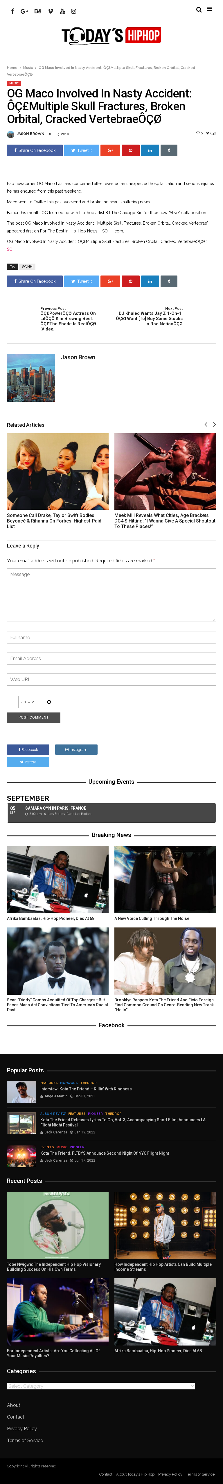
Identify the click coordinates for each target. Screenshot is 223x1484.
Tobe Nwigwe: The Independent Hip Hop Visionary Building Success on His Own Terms (54, 1267)
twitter (30, 762)
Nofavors (69, 1083)
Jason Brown (30, 134)
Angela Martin (55, 1096)
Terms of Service (25, 1440)
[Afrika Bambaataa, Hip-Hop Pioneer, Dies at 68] (58, 879)
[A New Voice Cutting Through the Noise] (165, 879)
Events (47, 1147)
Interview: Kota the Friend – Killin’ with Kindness (86, 1089)
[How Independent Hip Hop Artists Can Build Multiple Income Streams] (165, 1225)
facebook (29, 749)
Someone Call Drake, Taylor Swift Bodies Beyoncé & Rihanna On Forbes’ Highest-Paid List (54, 521)
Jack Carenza (55, 1132)
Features (49, 1083)
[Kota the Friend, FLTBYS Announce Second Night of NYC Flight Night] (21, 1156)
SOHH (12, 249)
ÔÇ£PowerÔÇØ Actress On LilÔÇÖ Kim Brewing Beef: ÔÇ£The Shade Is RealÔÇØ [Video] (68, 319)
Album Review (53, 1114)
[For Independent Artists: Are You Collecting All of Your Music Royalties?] (58, 1312)
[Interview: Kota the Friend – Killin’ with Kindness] (21, 1092)
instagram (78, 749)
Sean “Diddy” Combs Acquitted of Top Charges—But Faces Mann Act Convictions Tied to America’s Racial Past (57, 1005)
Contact (15, 1417)
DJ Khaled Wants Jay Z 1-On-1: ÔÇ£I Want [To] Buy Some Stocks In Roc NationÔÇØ (149, 316)
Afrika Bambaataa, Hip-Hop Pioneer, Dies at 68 (50, 918)
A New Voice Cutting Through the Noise (151, 918)
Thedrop (88, 1083)
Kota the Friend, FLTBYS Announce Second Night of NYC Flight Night (104, 1153)
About (13, 1405)
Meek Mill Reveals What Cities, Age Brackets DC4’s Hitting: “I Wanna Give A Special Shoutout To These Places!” (164, 521)
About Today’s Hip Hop (135, 1474)
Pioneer (95, 1114)
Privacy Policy (22, 1428)
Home (12, 68)
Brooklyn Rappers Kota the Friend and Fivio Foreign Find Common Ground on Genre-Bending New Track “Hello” (164, 1005)
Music (28, 68)
